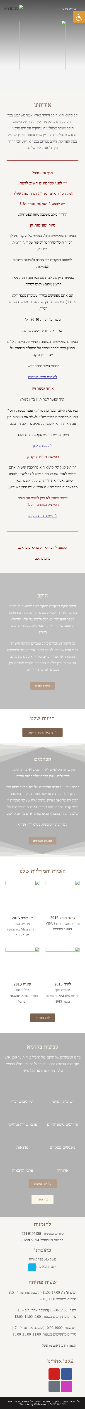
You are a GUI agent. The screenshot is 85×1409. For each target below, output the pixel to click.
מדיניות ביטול (58, 1404)
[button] (79, 17)
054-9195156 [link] (31, 1233)
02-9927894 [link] (30, 1240)
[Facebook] (66, 1374)
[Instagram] (66, 1386)
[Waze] (32, 1267)
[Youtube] (54, 1374)
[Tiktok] (54, 1386)
